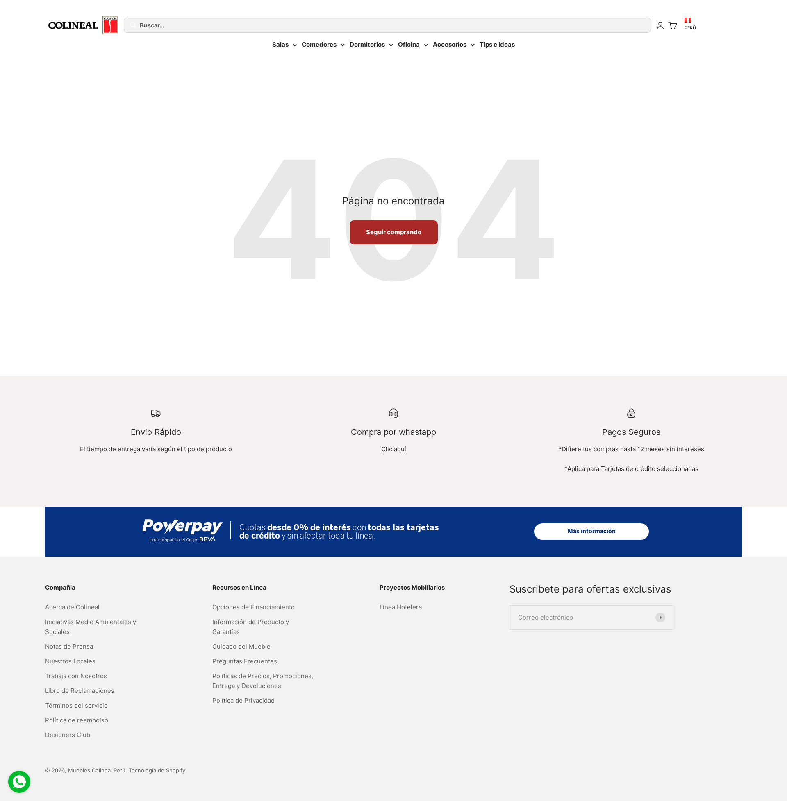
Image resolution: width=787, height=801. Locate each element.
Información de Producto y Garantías (250, 627)
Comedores (319, 44)
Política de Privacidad (243, 700)
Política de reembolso (76, 720)
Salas (280, 44)
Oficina (409, 44)
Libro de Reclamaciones (79, 691)
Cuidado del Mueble (241, 646)
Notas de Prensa (69, 646)
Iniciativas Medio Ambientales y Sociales (90, 627)
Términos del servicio (76, 705)
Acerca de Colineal (72, 607)
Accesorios (449, 44)
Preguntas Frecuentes (244, 661)
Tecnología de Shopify (157, 770)
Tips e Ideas (497, 44)
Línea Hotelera (401, 607)
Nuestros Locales (70, 661)
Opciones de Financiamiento (253, 607)
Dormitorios (367, 44)
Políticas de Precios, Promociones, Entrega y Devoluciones (262, 681)
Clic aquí (393, 449)
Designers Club (67, 735)
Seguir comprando (393, 232)
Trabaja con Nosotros (76, 676)
